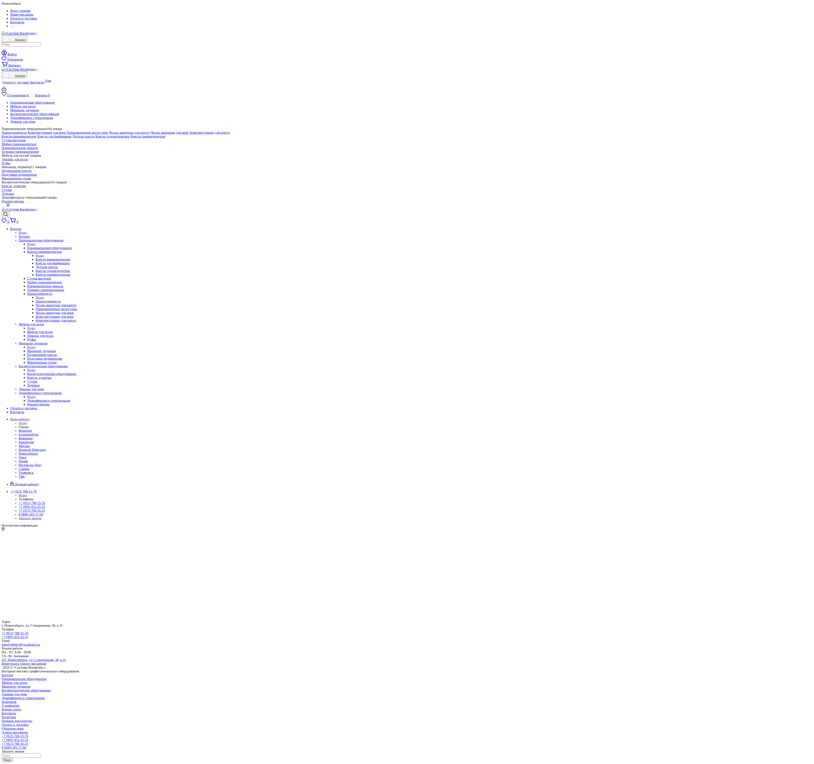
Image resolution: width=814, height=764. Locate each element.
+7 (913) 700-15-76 (32, 503)
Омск (22, 457)
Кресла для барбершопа (54, 136)
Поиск (7, 760)
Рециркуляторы (13, 201)
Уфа (22, 476)
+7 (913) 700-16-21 (32, 510)
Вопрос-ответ (11, 709)
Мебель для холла (23, 106)
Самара (24, 469)
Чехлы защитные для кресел (129, 132)
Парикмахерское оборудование (32, 102)
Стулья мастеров (14, 140)
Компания (9, 702)
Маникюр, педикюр (24, 110)
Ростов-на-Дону (30, 465)
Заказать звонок (30, 518)
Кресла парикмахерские (19, 136)
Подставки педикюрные (19, 174)
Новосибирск (28, 453)
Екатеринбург (29, 434)
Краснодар (26, 442)
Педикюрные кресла (16, 171)
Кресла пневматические (148, 136)
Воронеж (25, 430)
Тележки (8, 193)
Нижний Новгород (32, 450)
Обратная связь (13, 728)
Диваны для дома (22, 121)
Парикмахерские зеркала (20, 148)
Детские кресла (83, 136)
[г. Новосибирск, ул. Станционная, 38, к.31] (34, 660)
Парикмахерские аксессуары (87, 132)
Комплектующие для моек (47, 132)
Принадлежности (14, 132)
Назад (23, 232)
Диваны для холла (15, 159)
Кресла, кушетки (14, 186)
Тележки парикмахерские (20, 151)
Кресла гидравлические (112, 136)
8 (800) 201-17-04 (31, 514)
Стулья (7, 190)
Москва (24, 446)
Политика (9, 717)
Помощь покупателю (17, 721)
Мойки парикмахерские (19, 144)
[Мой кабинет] (4, 90)
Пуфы (6, 163)
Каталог (24, 236)
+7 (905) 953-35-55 (32, 507)
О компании (11, 705)
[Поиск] (3, 49)
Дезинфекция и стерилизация (31, 118)
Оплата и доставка (15, 724)
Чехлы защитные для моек (170, 132)
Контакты (9, 713)
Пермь (23, 461)
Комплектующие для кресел (210, 132)
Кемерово (26, 438)
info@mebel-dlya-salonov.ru (21, 644)
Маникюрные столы (16, 178)
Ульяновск (26, 472)
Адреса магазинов (15, 732)
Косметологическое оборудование (34, 114)
